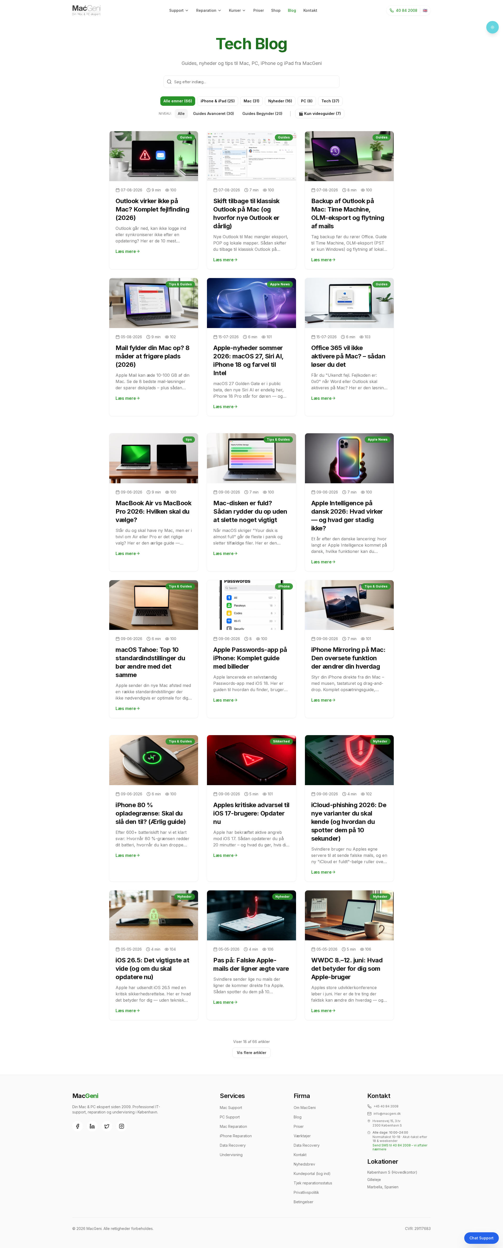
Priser (258, 10)
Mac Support (231, 1107)
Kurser (235, 10)
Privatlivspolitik (306, 1192)
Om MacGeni (305, 1107)
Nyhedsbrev (304, 1164)
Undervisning (231, 1154)
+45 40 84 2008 (386, 1106)
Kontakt (310, 10)
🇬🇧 (425, 10)
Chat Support (481, 1238)
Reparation (206, 10)
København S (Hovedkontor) (392, 1172)
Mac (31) (251, 101)
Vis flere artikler (251, 1052)
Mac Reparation (233, 1126)
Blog (292, 10)
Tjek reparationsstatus (313, 1183)
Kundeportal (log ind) (312, 1173)
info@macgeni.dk (387, 1114)
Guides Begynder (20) (262, 113)
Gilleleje (374, 1179)
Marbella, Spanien (382, 1187)
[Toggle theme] (492, 27)
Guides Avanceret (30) (213, 113)
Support (176, 10)
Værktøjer (302, 1136)
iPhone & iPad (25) (218, 101)
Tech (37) (330, 101)
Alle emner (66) (177, 101)
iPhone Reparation (236, 1136)
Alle (181, 113)
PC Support (230, 1117)
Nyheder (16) (280, 101)
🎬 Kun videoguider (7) (320, 113)
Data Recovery (233, 1145)
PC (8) (307, 101)
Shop (276, 10)
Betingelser (303, 1202)
